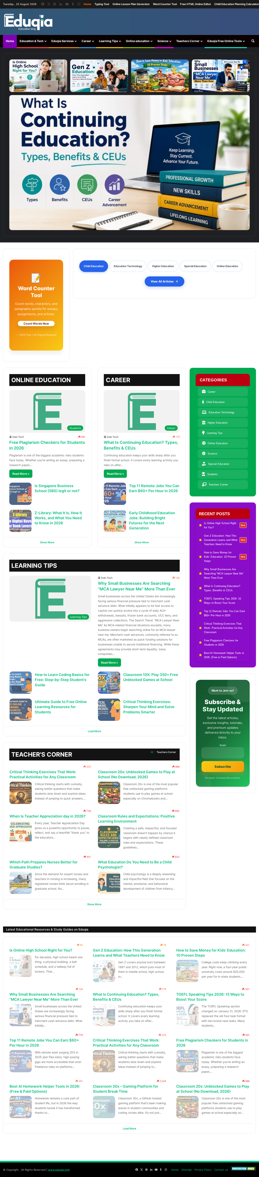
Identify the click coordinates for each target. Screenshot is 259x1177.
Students (212, 474)
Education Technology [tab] (128, 266)
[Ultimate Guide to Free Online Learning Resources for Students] (21, 710)
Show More (47, 542)
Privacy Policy (202, 1169)
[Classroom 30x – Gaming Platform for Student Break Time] (104, 1107)
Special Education (218, 463)
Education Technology (222, 412)
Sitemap (187, 1169)
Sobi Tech (18, 436)
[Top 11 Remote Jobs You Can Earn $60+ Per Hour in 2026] (115, 494)
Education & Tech (32, 41)
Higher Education (218, 422)
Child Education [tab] (94, 266)
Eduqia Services (62, 41)
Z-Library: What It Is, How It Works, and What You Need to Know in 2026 (58, 518)
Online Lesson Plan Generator (131, 4)
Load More (94, 731)
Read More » (20, 473)
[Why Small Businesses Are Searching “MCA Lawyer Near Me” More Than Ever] (221, 75)
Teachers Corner (188, 41)
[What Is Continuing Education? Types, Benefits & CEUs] (129, 162)
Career (86, 41)
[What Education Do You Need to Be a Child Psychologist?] (109, 883)
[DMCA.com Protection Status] (243, 1169)
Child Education (215, 402)
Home (87, 4)
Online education (138, 41)
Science (162, 41)
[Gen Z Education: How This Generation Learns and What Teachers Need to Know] (99, 75)
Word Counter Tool (165, 4)
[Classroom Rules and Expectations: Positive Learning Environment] (109, 837)
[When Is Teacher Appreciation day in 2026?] (21, 832)
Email (223, 745)
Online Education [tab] (227, 266)
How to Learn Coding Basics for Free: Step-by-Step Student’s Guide (62, 680)
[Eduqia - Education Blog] (28, 22)
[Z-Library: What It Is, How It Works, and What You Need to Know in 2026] (20, 521)
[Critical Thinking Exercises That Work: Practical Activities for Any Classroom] (21, 793)
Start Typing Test (36, 326)
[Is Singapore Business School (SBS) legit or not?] (20, 494)
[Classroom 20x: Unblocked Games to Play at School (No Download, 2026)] (109, 793)
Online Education (218, 443)
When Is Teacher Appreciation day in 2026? (48, 816)
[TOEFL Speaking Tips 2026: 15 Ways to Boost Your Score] (187, 1015)
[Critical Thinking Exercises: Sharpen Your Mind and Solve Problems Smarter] (109, 710)
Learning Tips (108, 41)
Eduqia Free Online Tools (224, 41)
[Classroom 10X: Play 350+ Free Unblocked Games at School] (109, 683)
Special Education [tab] (195, 266)
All (152, 752)
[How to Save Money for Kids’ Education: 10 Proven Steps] (160, 75)
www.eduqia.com (59, 1169)
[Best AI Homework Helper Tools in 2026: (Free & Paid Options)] (21, 1107)
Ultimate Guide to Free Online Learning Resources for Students (61, 707)
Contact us (221, 1169)
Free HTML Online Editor (195, 4)
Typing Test (101, 4)
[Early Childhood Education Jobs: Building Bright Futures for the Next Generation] (115, 521)
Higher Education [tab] (163, 266)
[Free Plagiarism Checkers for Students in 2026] (187, 1061)
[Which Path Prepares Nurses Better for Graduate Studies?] (21, 883)
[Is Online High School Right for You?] (38, 75)
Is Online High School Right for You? (41, 950)
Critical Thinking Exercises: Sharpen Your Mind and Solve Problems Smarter (148, 707)
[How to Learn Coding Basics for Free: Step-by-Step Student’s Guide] (21, 683)
